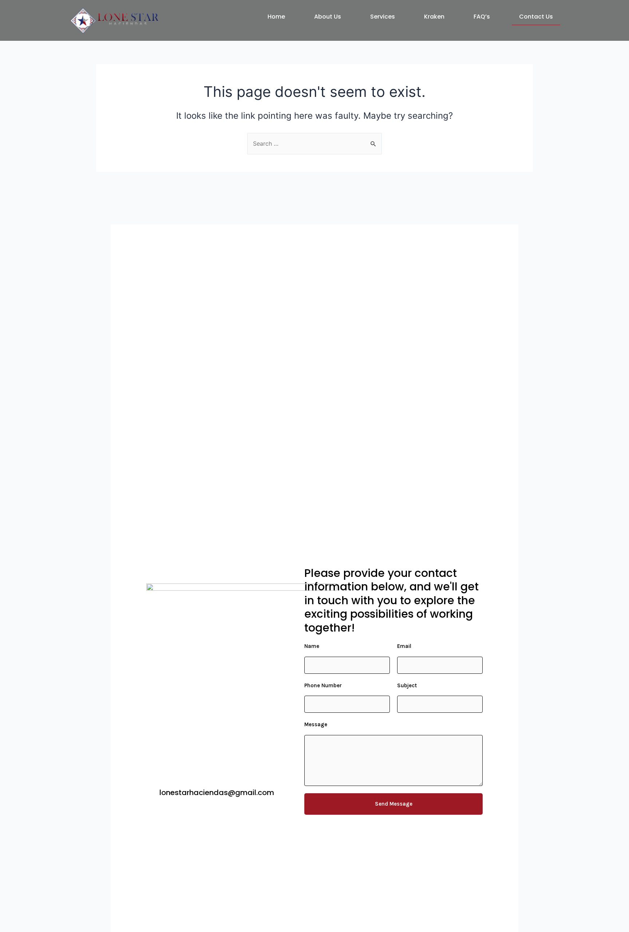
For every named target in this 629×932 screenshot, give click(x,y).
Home (276, 16)
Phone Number (323, 685)
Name (311, 646)
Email (404, 646)
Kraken (434, 16)
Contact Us (536, 16)
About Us (327, 16)
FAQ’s (482, 16)
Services (382, 16)
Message (315, 724)
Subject (407, 685)
